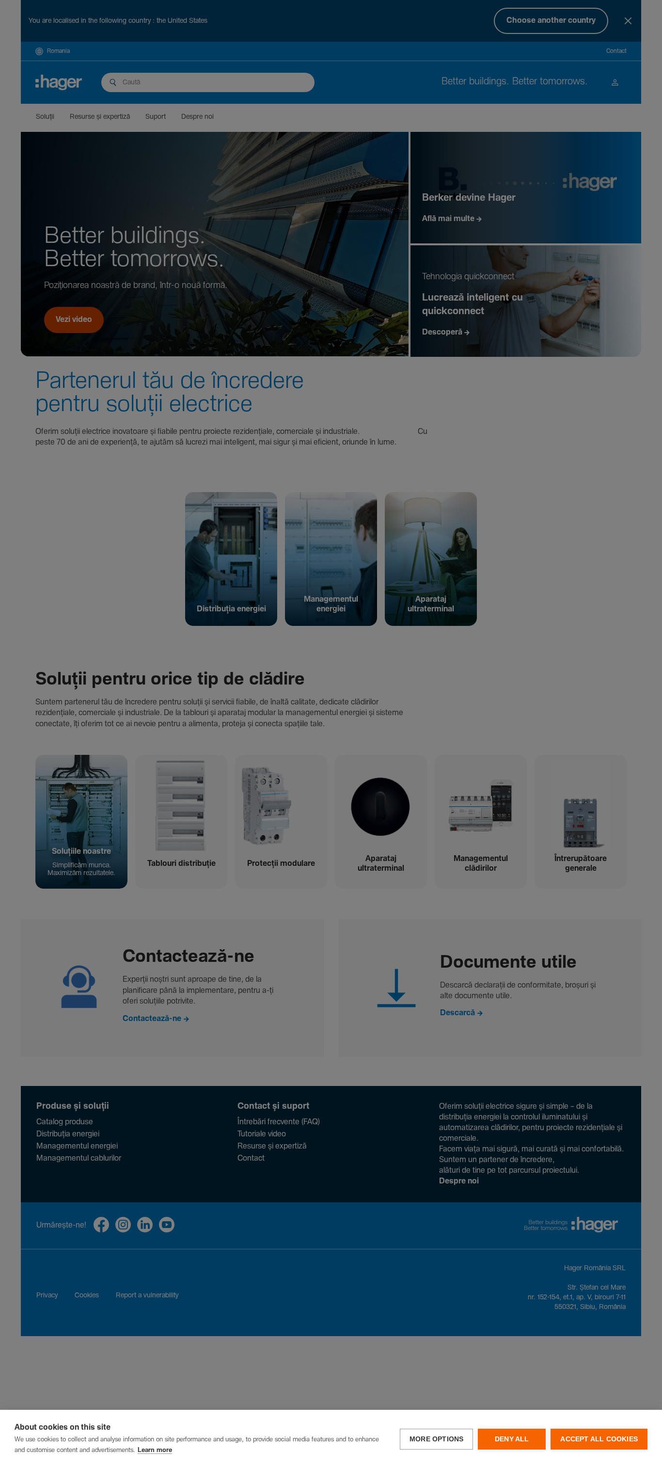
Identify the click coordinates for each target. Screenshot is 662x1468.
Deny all (512, 1439)
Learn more (155, 1450)
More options (436, 1439)
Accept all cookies (599, 1439)
